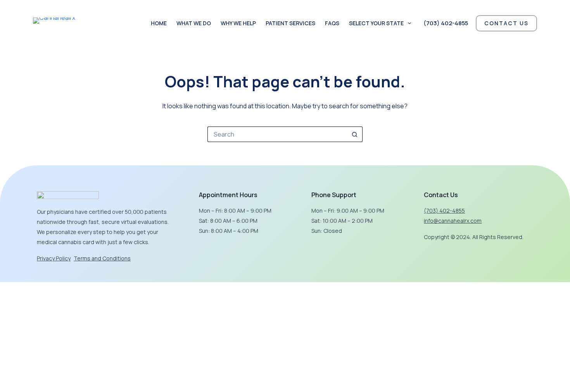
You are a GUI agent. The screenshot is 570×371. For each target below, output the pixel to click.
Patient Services (290, 23)
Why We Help (238, 23)
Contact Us (506, 23)
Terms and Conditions (102, 258)
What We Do (193, 23)
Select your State (376, 23)
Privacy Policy (54, 258)
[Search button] (355, 134)
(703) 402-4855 (445, 23)
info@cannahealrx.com (453, 220)
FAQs (332, 23)
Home (159, 23)
